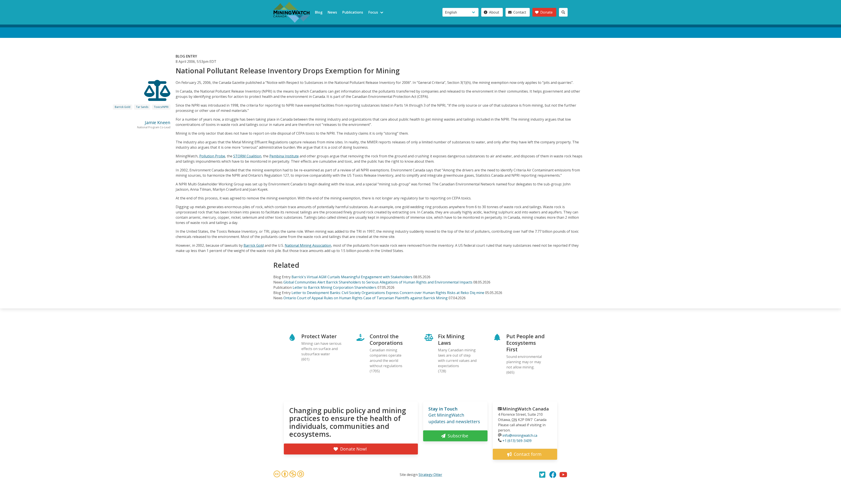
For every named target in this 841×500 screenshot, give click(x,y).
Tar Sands (142, 107)
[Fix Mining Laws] (157, 97)
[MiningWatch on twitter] (542, 474)
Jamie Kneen (157, 122)
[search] (563, 12)
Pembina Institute (284, 156)
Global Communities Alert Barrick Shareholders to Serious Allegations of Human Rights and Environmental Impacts (377, 282)
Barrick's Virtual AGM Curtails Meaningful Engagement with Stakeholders (352, 277)
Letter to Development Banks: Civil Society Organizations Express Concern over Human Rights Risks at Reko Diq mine (388, 292)
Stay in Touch (443, 409)
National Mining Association (308, 245)
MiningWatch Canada (525, 409)
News (332, 12)
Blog (318, 12)
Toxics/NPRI (161, 107)
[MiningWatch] (291, 12)
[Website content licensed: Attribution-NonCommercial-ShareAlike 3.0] (288, 474)
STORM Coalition (247, 156)
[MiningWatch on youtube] (563, 474)
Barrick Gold (122, 107)
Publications (352, 12)
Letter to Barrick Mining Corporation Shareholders (334, 287)
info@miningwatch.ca (519, 435)
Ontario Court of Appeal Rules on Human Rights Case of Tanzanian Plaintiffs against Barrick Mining (365, 298)
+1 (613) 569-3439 (517, 440)
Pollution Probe (212, 156)
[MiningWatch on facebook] (552, 474)
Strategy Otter (430, 474)
